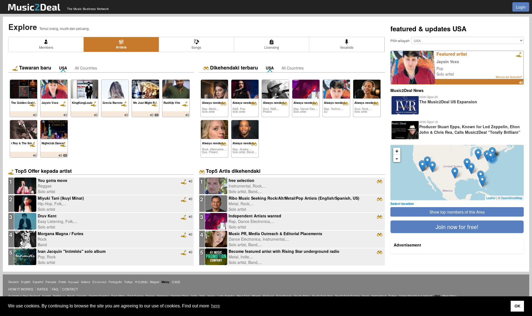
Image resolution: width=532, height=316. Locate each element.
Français (50, 282)
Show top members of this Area (457, 212)
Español (38, 282)
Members (46, 47)
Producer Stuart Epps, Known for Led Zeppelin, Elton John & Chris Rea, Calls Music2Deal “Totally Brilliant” (469, 129)
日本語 (176, 282)
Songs (196, 47)
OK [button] (517, 306)
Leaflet (490, 198)
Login (521, 7)
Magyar (154, 282)
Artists (121, 47)
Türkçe (128, 282)
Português (115, 282)
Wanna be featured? (509, 77)
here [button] (215, 306)
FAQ (55, 289)
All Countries (86, 68)
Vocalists (346, 47)
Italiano (85, 282)
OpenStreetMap (511, 198)
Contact (70, 289)
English (25, 282)
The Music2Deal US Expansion (448, 101)
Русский (73, 282)
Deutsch (13, 282)
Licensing (271, 47)
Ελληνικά (99, 282)
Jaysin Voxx (447, 61)
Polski (62, 282)
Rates (42, 289)
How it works (20, 289)
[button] (457, 226)
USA (63, 68)
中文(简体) (141, 282)
